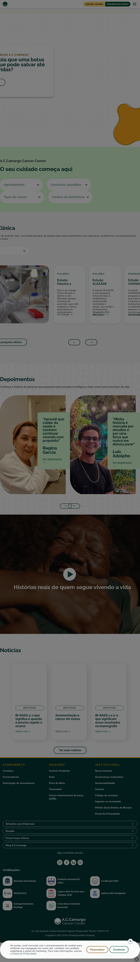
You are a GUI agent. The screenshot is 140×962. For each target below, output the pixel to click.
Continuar (119, 949)
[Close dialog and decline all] (130, 941)
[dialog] (70, 950)
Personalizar (97, 949)
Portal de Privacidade (24, 953)
